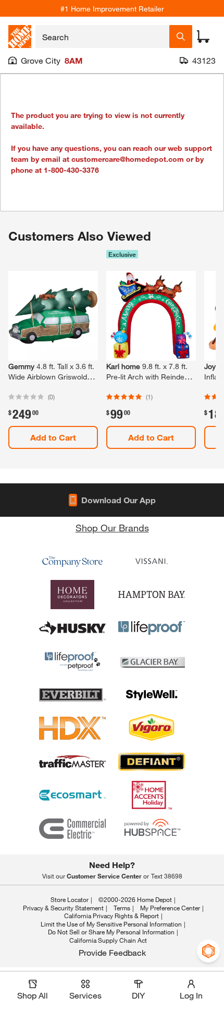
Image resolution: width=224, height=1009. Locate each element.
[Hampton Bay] (151, 594)
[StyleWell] (151, 694)
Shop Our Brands (112, 527)
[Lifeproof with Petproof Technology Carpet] (72, 661)
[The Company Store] (72, 561)
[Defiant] (151, 761)
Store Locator (70, 899)
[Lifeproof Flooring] (151, 628)
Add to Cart (53, 437)
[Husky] (72, 628)
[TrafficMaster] (72, 761)
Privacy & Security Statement (63, 908)
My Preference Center (170, 908)
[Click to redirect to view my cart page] (203, 36)
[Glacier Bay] (151, 661)
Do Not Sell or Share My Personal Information (111, 932)
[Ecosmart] (72, 795)
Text (166, 876)
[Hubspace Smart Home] (151, 828)
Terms (122, 908)
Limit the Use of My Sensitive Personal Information (111, 924)
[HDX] (72, 728)
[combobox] (102, 37)
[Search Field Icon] (180, 36)
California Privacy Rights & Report (111, 915)
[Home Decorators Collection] (72, 594)
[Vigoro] (151, 728)
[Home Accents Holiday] (151, 795)
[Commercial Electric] (72, 828)
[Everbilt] (72, 694)
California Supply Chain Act (108, 940)
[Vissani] (151, 561)
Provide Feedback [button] (112, 952)
